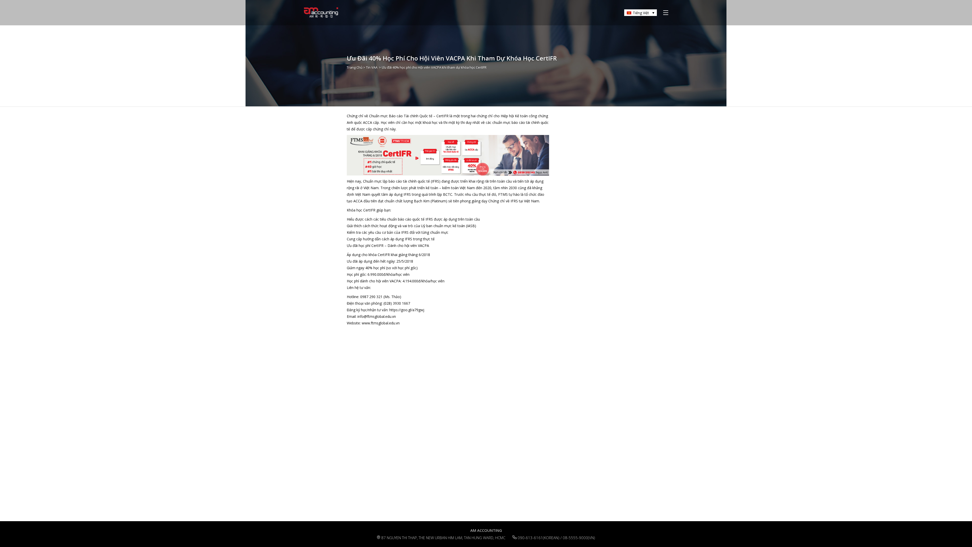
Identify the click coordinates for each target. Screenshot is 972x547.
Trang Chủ (354, 67)
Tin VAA (371, 67)
